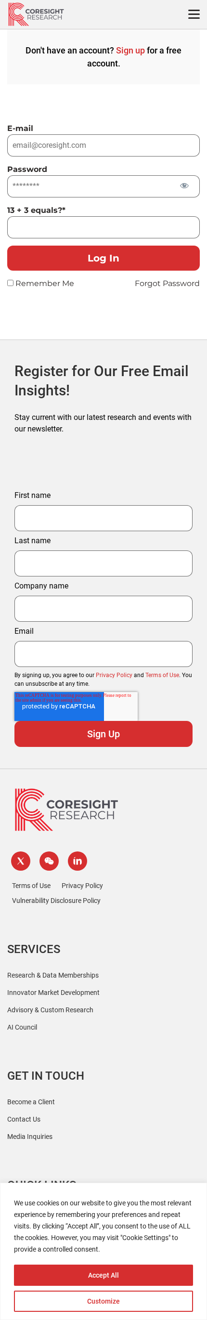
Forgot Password (167, 283)
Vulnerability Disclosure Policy (56, 900)
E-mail (20, 128)
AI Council (22, 1027)
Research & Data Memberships (53, 975)
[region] (103, 1251)
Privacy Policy (114, 675)
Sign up (130, 50)
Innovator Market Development (53, 992)
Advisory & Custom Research (50, 1010)
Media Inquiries (29, 1136)
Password (27, 169)
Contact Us (23, 1119)
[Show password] (184, 185)
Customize (103, 1301)
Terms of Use (162, 675)
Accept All (103, 1275)
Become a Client (31, 1102)
